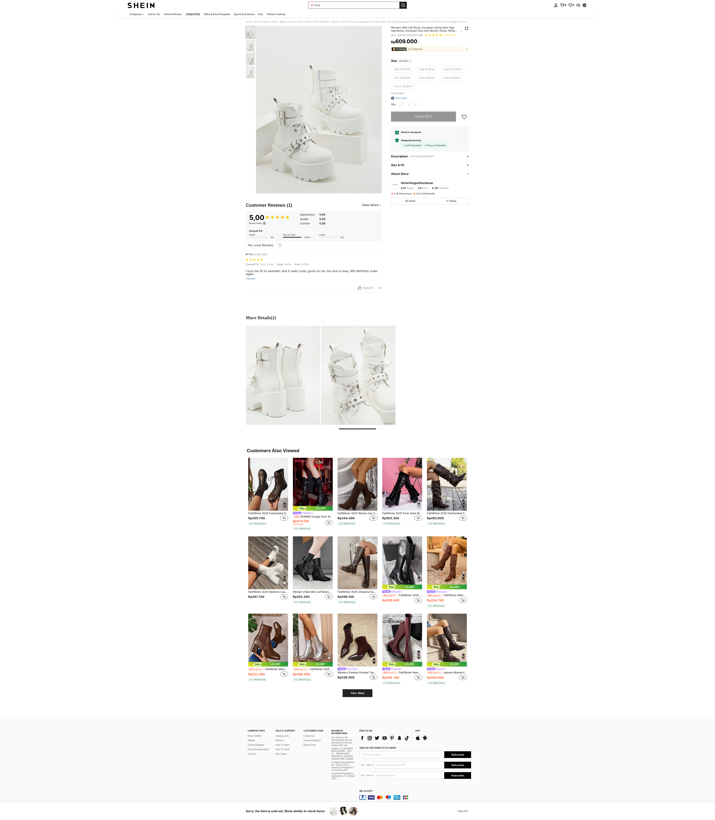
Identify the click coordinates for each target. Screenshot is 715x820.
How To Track (282, 749)
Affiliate (251, 740)
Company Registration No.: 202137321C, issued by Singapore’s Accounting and (342, 766)
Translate (250, 278)
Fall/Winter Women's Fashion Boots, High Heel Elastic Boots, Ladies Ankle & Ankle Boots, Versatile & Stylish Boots (268, 669)
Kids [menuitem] (260, 14)
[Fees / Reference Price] (419, 42)
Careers (252, 754)
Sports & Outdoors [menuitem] (244, 14)
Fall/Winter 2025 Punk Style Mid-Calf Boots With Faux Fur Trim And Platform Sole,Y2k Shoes (402, 513)
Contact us (309, 736)
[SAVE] (464, 117)
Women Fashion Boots (291, 21)
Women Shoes (270, 21)
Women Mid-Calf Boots (317, 21)
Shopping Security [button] (411, 140)
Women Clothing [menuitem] (276, 14)
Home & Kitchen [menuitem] (173, 14)
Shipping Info (282, 736)
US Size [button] (403, 60)
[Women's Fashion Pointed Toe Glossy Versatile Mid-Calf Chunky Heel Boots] (357, 640)
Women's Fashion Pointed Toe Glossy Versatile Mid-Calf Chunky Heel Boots (357, 672)
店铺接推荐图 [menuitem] (192, 14)
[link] (563, 5)
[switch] (278, 245)
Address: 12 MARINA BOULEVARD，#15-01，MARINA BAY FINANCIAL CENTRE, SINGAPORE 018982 (342, 753)
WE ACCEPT (366, 791)
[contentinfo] (415, 797)
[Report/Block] (379, 288)
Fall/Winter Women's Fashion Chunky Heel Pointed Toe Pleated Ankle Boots (447, 595)
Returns (280, 740)
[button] (578, 5)
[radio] (402, 69)
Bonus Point (310, 745)
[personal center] (556, 5)
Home (249, 21)
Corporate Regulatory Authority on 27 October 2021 (343, 776)
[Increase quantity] (415, 104)
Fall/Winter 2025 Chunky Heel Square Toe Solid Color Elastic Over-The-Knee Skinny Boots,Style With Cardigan (402, 595)
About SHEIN (254, 736)
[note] (257, 523)
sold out (423, 116)
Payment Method (312, 740)
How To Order (283, 745)
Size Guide (281, 754)
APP (417, 731)
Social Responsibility (258, 749)
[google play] (425, 739)
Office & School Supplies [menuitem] (217, 14)
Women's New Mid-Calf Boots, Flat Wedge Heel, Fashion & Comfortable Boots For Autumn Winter (313, 591)
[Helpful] (359, 288)
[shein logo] (141, 5)
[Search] (403, 5)
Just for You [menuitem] (154, 14)
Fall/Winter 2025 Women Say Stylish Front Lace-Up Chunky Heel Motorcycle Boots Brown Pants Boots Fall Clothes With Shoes (357, 513)
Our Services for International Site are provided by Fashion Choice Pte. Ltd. (341, 741)
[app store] (417, 739)
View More (358, 693)
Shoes (257, 21)
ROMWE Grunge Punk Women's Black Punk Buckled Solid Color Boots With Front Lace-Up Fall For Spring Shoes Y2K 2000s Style (313, 516)
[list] (385, 738)
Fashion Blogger (256, 745)
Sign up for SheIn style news (377, 748)
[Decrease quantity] (401, 104)
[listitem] (268, 493)
